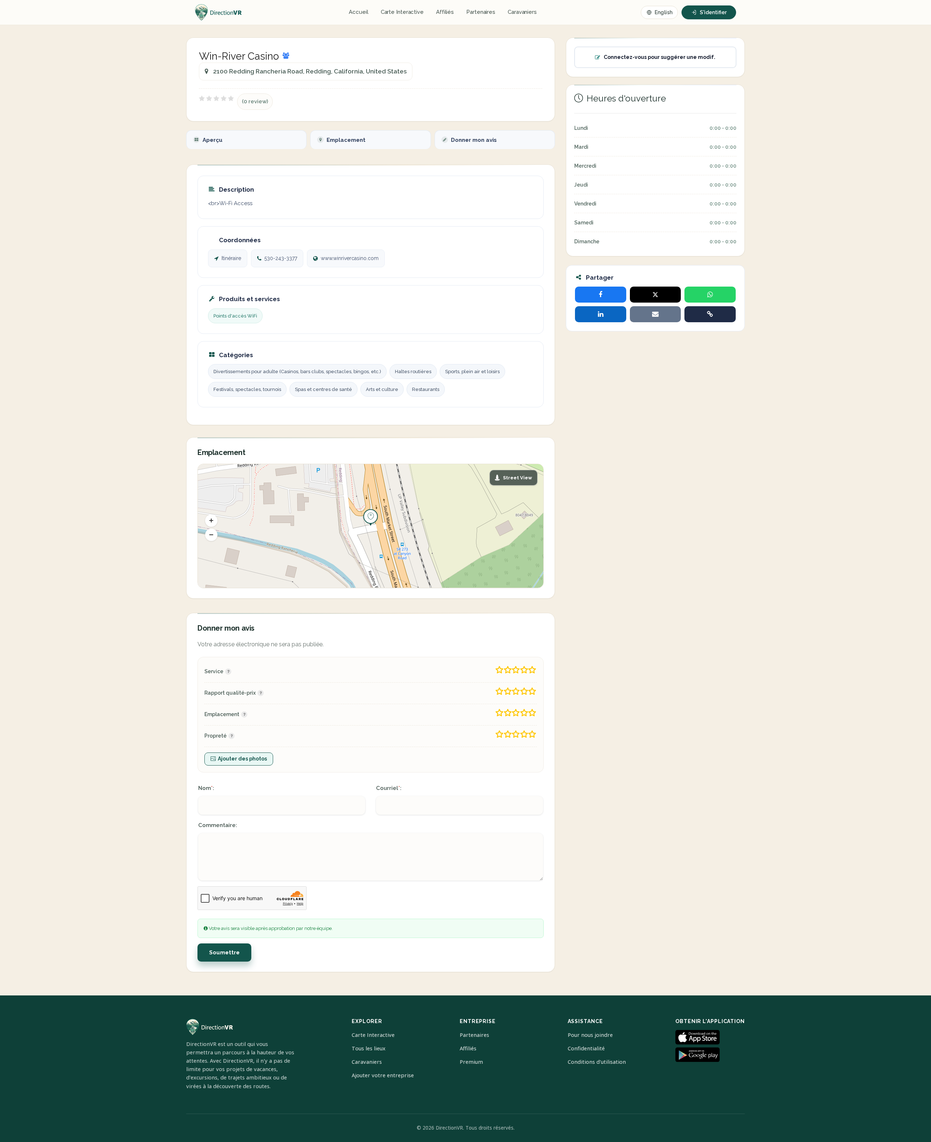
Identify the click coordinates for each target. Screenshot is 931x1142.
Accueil (358, 12)
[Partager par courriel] (655, 314)
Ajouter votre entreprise (383, 1075)
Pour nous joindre (590, 1034)
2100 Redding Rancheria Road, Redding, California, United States (310, 71)
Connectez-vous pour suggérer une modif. (659, 57)
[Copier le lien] (710, 314)
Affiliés (445, 12)
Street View (517, 477)
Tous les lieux (368, 1048)
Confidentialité (586, 1048)
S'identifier (713, 12)
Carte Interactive (402, 12)
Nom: (206, 788)
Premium (471, 1061)
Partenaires (480, 12)
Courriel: (388, 788)
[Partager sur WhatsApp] (710, 295)
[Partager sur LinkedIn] (600, 314)
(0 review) (255, 101)
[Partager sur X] (655, 295)
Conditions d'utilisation (597, 1061)
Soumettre (224, 952)
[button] (211, 520)
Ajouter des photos (242, 759)
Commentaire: (217, 825)
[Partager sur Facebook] (600, 295)
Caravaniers (522, 12)
